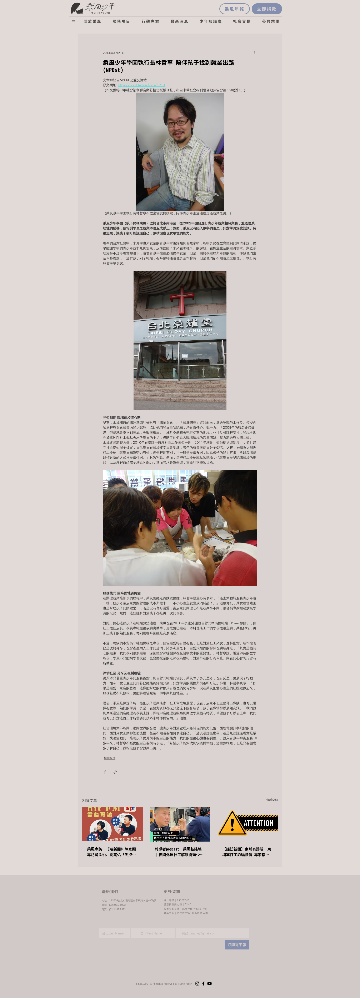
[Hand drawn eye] (93, 7)
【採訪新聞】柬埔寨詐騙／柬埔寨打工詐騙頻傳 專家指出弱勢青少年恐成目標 (246, 852)
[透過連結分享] (115, 772)
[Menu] (74, 21)
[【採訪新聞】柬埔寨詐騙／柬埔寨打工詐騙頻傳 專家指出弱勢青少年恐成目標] (247, 824)
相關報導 (109, 758)
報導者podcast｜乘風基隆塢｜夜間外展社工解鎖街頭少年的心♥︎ (179, 852)
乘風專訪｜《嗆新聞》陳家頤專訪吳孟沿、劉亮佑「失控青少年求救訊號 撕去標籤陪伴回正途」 (111, 852)
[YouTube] (209, 983)
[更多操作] (254, 52)
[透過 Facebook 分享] (105, 772)
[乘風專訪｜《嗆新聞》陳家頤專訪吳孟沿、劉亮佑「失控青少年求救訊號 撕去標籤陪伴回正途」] (112, 824)
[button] (92, 21)
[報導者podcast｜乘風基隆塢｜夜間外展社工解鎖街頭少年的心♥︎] (180, 824)
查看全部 (272, 800)
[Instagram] (197, 983)
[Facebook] (203, 983)
